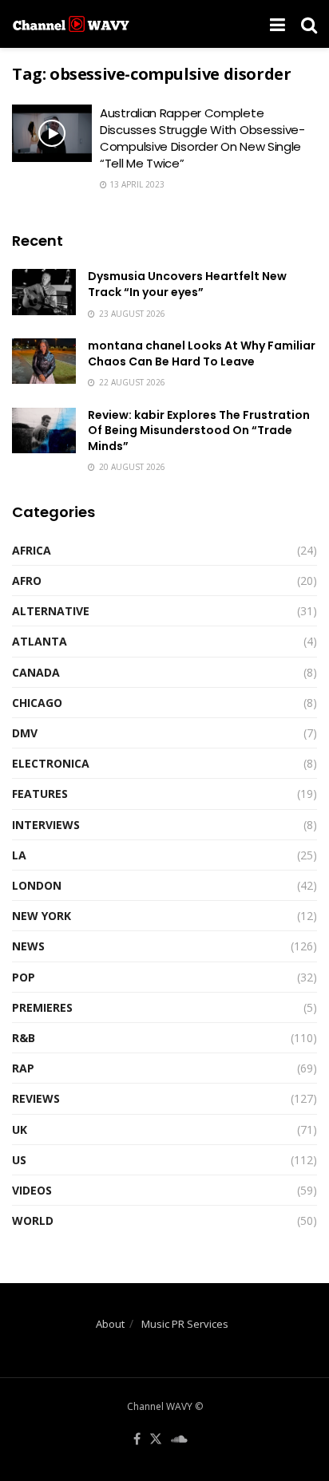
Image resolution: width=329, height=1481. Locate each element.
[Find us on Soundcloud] (179, 1439)
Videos (32, 1190)
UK (19, 1129)
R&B (23, 1037)
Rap (23, 1068)
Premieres (42, 1007)
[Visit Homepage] (71, 24)
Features (40, 793)
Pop (23, 977)
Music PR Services (184, 1324)
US (19, 1159)
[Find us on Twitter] (155, 1439)
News (28, 946)
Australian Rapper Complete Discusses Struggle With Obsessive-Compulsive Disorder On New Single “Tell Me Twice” (202, 138)
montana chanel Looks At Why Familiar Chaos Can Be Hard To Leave (201, 353)
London (36, 885)
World (33, 1220)
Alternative (50, 610)
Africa (31, 550)
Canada (36, 672)
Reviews (36, 1098)
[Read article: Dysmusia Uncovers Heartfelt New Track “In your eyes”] (44, 291)
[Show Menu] (277, 24)
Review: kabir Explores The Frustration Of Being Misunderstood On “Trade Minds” (199, 430)
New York (41, 915)
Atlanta (39, 641)
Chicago (37, 702)
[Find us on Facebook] (137, 1439)
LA (19, 855)
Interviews (46, 824)
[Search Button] (309, 24)
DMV (25, 732)
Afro (27, 580)
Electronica (50, 763)
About (110, 1324)
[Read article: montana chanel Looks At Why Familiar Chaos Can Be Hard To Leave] (44, 361)
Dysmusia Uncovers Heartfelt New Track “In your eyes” (187, 284)
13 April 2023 (135, 184)
